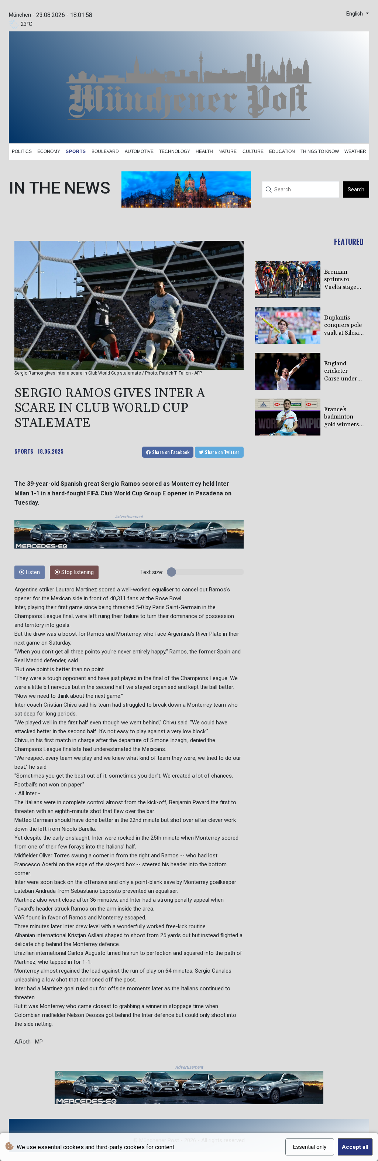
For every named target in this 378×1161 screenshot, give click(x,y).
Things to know (319, 151)
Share (170, 452)
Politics (22, 151)
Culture (253, 151)
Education (282, 151)
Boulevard (105, 151)
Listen (32, 572)
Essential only (309, 1147)
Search (356, 189)
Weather (355, 151)
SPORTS (23, 451)
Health (204, 151)
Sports (76, 151)
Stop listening (77, 572)
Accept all (355, 1147)
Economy (48, 151)
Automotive (139, 151)
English (355, 14)
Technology (174, 151)
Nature (228, 151)
